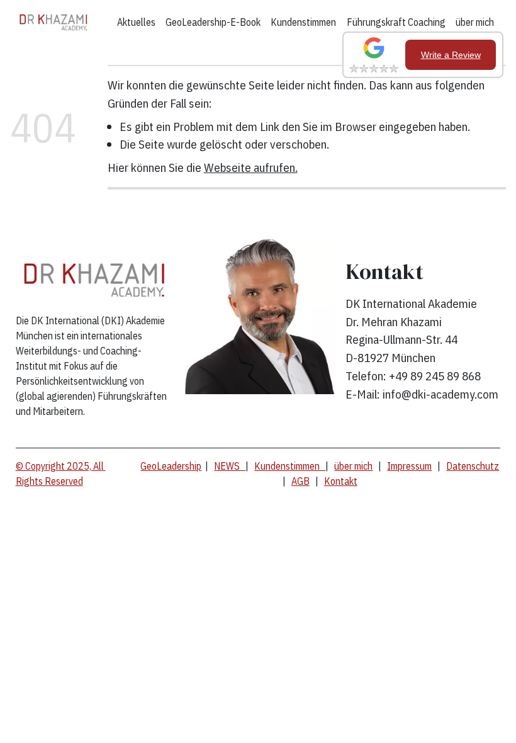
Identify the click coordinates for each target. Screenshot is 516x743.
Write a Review (451, 55)
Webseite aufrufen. (251, 167)
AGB (300, 481)
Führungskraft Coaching (396, 22)
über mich (475, 22)
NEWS (229, 466)
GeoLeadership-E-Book (213, 22)
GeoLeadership (170, 466)
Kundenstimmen (303, 22)
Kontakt (340, 481)
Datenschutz (472, 466)
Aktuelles (136, 22)
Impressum (409, 466)
